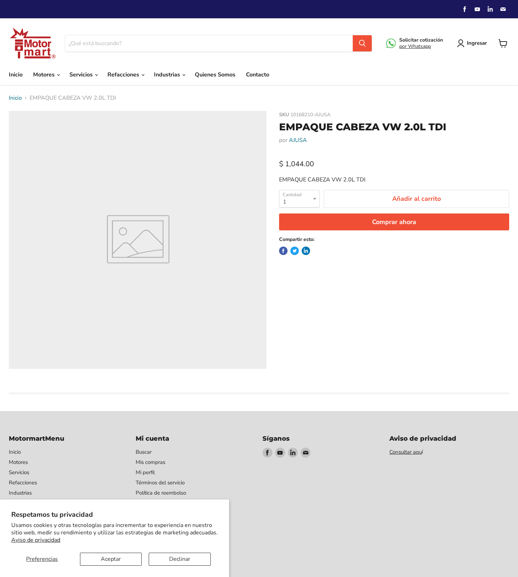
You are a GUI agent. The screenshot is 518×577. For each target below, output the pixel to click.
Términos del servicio (160, 482)
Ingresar (477, 42)
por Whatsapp (415, 46)
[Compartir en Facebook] (283, 251)
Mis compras (150, 462)
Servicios (81, 75)
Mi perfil (145, 472)
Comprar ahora (394, 222)
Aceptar (111, 559)
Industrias (167, 75)
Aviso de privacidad (35, 540)
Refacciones (124, 75)
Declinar (179, 559)
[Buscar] (362, 43)
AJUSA (298, 140)
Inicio (16, 75)
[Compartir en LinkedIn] (306, 251)
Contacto (257, 75)
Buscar (144, 451)
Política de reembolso (161, 492)
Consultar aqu (405, 451)
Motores (44, 75)
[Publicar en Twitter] (294, 251)
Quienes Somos (215, 75)
